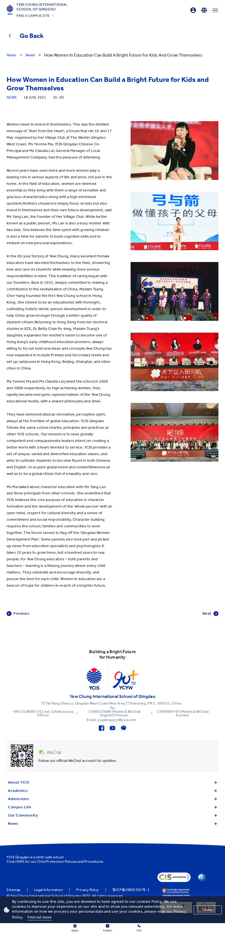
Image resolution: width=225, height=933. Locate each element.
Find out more (39, 917)
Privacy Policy (87, 890)
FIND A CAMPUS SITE (33, 16)
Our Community (23, 815)
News (13, 823)
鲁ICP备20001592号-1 (131, 890)
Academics (18, 790)
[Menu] (215, 10)
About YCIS (18, 782)
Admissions (18, 798)
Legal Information (48, 890)
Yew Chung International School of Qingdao (42, 6)
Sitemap (14, 890)
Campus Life (19, 807)
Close (208, 909)
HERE (19, 861)
